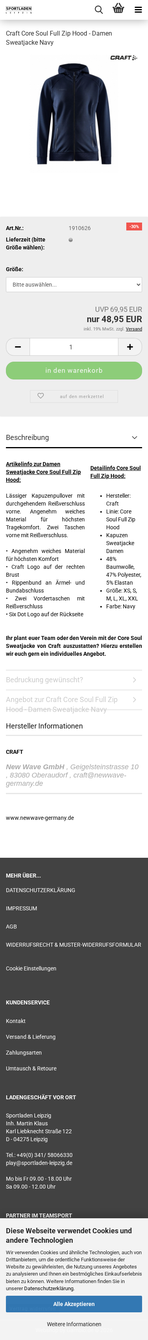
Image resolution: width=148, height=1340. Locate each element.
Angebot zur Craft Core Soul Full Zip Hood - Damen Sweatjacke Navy (62, 702)
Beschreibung (27, 437)
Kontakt (16, 1021)
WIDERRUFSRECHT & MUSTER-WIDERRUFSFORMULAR (73, 945)
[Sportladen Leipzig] (16, 10)
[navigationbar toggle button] (138, 10)
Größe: (14, 269)
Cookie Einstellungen (31, 968)
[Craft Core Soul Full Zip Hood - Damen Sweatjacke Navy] (74, 113)
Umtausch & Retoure (31, 1068)
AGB (11, 926)
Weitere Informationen (74, 1324)
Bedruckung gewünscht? (44, 680)
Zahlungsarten (24, 1052)
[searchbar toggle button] (99, 10)
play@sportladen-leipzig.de (39, 1163)
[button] (18, 347)
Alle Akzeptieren (74, 1304)
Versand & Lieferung (31, 1037)
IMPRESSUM (21, 908)
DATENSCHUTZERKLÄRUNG (40, 890)
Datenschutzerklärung (48, 1288)
